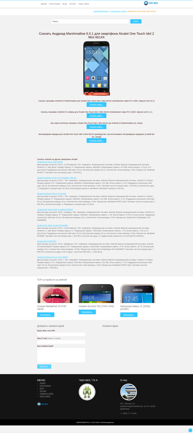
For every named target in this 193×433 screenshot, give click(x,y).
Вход (65, 4)
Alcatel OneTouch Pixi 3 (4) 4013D (51, 194)
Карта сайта (84, 4)
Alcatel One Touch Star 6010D (50, 162)
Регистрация (54, 4)
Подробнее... (45, 315)
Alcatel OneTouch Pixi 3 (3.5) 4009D (52, 257)
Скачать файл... (97, 104)
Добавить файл (46, 393)
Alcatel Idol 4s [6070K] (46, 241)
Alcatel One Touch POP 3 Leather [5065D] (55, 209)
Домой (44, 4)
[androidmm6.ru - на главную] (42, 404)
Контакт (72, 4)
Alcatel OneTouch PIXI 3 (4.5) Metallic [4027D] (56, 178)
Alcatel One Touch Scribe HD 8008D (52, 225)
